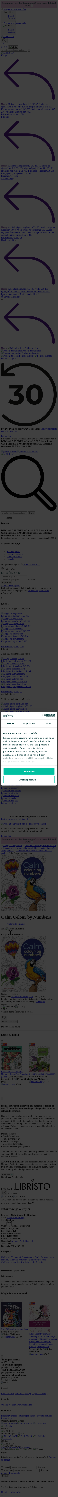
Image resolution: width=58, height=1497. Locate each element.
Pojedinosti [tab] (29, 723)
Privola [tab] (10, 723)
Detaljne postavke (27, 779)
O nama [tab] (48, 723)
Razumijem (29, 771)
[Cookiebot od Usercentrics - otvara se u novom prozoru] (42, 715)
